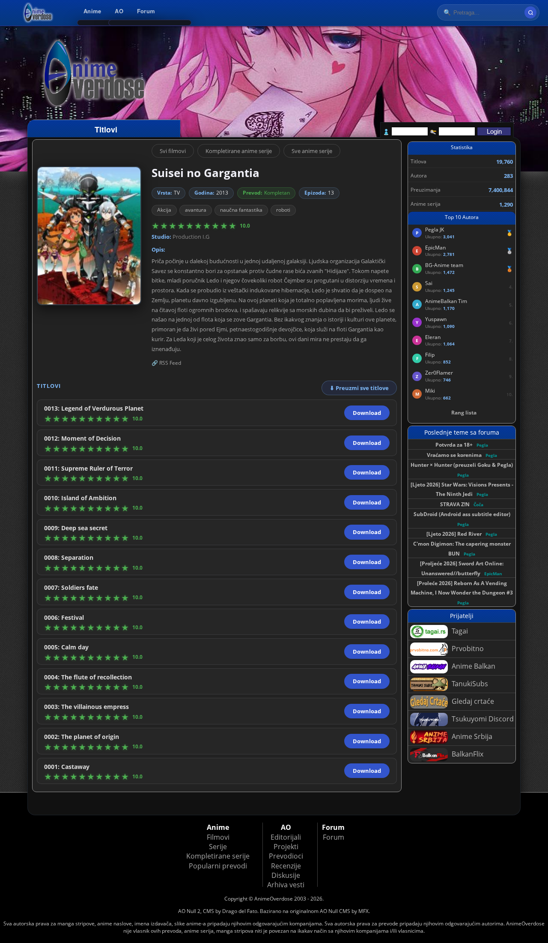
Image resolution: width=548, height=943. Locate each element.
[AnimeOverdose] (38, 13)
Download (367, 413)
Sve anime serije (312, 151)
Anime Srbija (471, 736)
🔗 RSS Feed (166, 362)
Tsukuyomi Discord (482, 719)
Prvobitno (467, 648)
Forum (146, 11)
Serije (218, 846)
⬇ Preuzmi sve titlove (359, 388)
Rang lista (464, 412)
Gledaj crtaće (472, 701)
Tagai (459, 631)
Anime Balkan (472, 666)
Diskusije (285, 875)
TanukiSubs (469, 683)
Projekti (286, 846)
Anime (92, 11)
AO (119, 11)
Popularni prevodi (218, 866)
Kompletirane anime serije (239, 151)
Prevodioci (286, 856)
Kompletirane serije (218, 856)
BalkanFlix (466, 754)
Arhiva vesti (285, 884)
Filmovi (218, 837)
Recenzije (286, 866)
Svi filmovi (173, 151)
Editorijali (286, 837)
